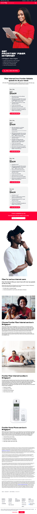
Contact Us (24, 504)
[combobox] (17, 218)
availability (7, 491)
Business (28, 0)
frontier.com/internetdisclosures (22, 484)
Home (3, 491)
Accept (21, 512)
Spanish (35, 0)
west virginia (12, 491)
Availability (4, 503)
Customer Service (24, 501)
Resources (24, 502)
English (32, 0)
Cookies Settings (14, 512)
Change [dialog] (8, 0)
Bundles (10, 501)
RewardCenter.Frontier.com (6, 450)
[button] (24, 218)
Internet (10, 503)
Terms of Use (31, 501)
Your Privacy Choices (32, 504)
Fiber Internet (11, 504)
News (23, 506)
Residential (24, 0)
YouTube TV (17, 501)
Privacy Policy (31, 500)
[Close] (35, 509)
